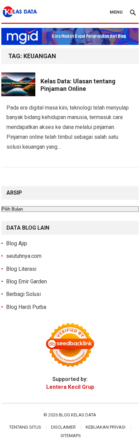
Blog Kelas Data (77, 414)
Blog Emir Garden (26, 281)
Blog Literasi (21, 269)
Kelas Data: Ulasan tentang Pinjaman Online (78, 85)
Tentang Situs (25, 427)
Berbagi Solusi (23, 294)
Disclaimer (63, 427)
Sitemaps (70, 435)
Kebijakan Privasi (105, 427)
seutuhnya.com (23, 256)
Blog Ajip (16, 243)
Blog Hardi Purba (26, 307)
